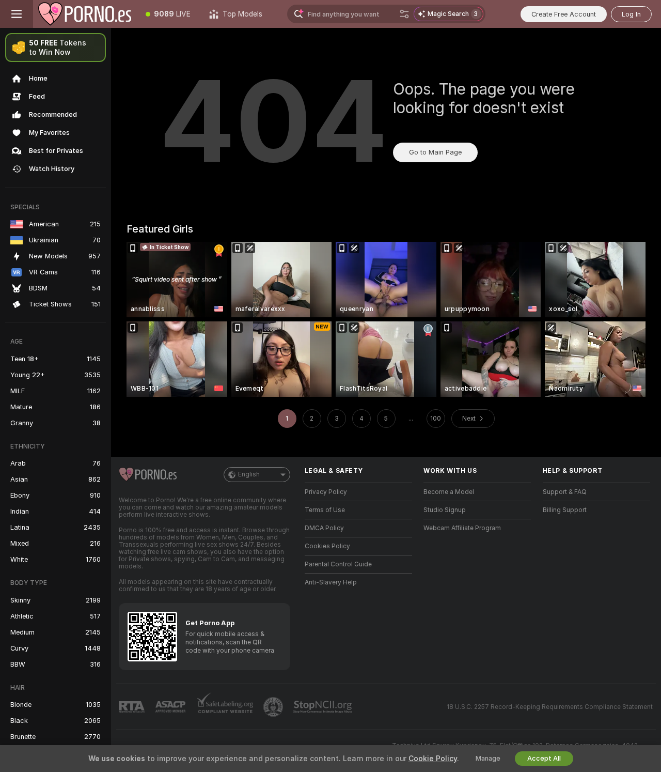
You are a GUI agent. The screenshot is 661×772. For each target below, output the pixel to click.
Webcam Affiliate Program (462, 528)
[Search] (404, 14)
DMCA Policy (324, 528)
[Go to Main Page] (84, 14)
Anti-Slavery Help (331, 582)
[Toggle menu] (16, 14)
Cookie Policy (432, 758)
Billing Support (565, 510)
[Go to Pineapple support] (274, 707)
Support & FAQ (565, 492)
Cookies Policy (327, 546)
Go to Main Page (435, 152)
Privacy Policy (326, 492)
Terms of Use (325, 510)
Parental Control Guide (338, 564)
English (249, 474)
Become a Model (448, 492)
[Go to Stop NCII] (323, 707)
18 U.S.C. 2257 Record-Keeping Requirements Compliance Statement (550, 707)
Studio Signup (444, 510)
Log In (631, 14)
